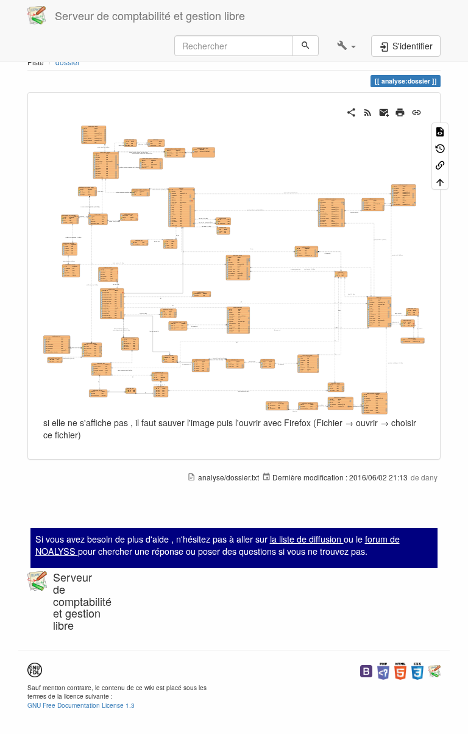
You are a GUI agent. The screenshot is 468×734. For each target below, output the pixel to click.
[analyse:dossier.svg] (234, 269)
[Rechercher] (305, 45)
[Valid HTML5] (400, 670)
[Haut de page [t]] (440, 180)
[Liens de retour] (440, 164)
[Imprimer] (400, 111)
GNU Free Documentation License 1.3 (81, 705)
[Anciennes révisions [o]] (440, 147)
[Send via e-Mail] (384, 111)
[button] (346, 45)
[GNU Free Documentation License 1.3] (34, 668)
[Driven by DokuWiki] (434, 670)
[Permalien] (416, 111)
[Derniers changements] (368, 111)
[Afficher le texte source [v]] (440, 130)
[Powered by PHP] (383, 670)
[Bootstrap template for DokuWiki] (366, 670)
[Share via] (351, 111)
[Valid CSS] (417, 670)
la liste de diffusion (307, 539)
